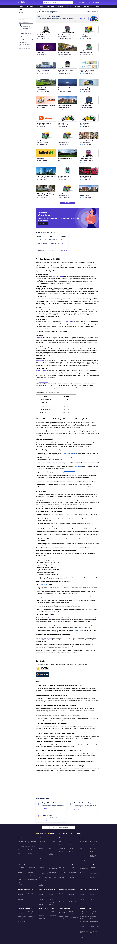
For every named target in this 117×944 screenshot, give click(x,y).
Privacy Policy (31, 849)
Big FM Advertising (73, 872)
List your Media (31, 846)
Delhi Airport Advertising (82, 873)
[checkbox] (20, 25)
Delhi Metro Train (76, 288)
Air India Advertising (84, 868)
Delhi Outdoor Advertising (31, 912)
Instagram (61, 848)
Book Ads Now (64, 239)
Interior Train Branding (58, 348)
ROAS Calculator (52, 841)
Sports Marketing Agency (93, 932)
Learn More (43, 223)
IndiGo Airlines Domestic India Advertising (93, 879)
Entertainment (93, 848)
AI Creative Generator (51, 854)
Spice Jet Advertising (94, 873)
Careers (30, 853)
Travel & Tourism (93, 844)
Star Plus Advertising (43, 880)
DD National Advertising (41, 868)
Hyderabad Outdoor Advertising (22, 922)
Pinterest (71, 848)
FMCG (81, 848)
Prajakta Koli (51, 911)
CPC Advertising (21, 867)
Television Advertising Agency (94, 927)
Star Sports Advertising (41, 885)
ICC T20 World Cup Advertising (73, 912)
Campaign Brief (42, 841)
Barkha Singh (41, 915)
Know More (82, 18)
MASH (40, 844)
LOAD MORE (67, 202)
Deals (19, 853)
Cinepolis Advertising (32, 893)
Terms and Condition (22, 846)
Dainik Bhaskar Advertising (52, 893)
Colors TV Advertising (53, 880)
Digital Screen (39, 337)
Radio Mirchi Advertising (61, 868)
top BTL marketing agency (52, 618)
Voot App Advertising (22, 875)
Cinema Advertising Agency (84, 922)
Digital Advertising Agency (93, 912)
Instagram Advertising (20, 883)
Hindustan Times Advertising (52, 903)
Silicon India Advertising (61, 902)
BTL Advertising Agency (83, 936)
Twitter (60, 844)
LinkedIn (71, 844)
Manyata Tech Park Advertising (94, 898)
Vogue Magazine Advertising (72, 902)
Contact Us (81, 2)
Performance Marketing (21, 871)
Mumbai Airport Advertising (93, 868)
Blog (60, 841)
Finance (81, 851)
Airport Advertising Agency (84, 912)
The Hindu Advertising (41, 898)
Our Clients (64, 833)
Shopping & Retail (83, 841)
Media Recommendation (52, 849)
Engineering (82, 860)
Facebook (71, 841)
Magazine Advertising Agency (84, 917)
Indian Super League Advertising (63, 917)
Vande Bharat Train (52, 298)
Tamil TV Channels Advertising (52, 873)
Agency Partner (77, 833)
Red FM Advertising (63, 872)
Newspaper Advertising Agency (84, 927)
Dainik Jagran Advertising (41, 903)
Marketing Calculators (41, 849)
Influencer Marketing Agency (94, 922)
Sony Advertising (52, 877)
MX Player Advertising (30, 871)
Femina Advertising (73, 898)
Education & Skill (93, 851)
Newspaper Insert (40, 360)
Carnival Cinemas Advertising (22, 898)
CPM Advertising (31, 867)
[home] (22, 2)
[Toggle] (19, 25)
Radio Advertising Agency (93, 917)
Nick (39, 911)
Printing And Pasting (41, 370)
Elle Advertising (62, 898)
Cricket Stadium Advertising (83, 893)
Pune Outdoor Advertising (31, 917)
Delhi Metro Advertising (92, 893)
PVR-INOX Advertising (20, 893)
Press (70, 851)
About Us (51, 833)
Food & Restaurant (83, 844)
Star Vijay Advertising (43, 873)
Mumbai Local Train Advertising (84, 898)
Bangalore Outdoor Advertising (22, 917)
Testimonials (20, 849)
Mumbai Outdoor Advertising (21, 912)
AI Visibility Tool (52, 858)
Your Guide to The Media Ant (22, 842)
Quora (60, 851)
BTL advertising (46, 639)
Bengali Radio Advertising (62, 876)
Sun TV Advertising (53, 868)
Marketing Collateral (58, 276)
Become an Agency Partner (32, 842)
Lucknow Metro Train (66, 321)
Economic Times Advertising (52, 898)
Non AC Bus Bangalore (41, 309)
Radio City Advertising (71, 876)
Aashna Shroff (42, 918)
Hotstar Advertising (22, 879)
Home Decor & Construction (93, 856)
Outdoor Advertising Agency (84, 932)
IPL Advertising (62, 912)
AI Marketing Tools (43, 854)
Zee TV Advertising (43, 877)
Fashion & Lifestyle (93, 841)
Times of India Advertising (42, 893)
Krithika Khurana (52, 915)
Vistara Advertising (84, 878)
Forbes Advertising (63, 893)
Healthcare (82, 856)
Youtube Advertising (32, 875)
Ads (49, 844)
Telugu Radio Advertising (71, 868)
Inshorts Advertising (32, 879)
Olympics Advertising (73, 917)
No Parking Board (43, 382)
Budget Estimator (42, 858)
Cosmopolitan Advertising (72, 893)
